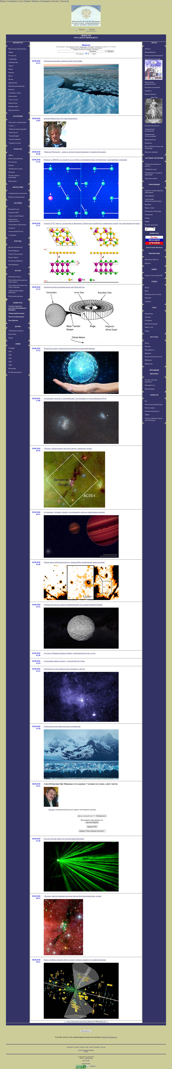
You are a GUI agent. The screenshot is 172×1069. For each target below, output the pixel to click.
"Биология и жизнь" (151, 178)
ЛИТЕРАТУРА (18, 43)
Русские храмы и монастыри (14, 176)
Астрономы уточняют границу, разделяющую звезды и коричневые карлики (74, 512)
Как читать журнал (151, 324)
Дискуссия (64, 1)
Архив (86, 1047)
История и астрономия (152, 87)
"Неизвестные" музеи (15, 169)
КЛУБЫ (18, 270)
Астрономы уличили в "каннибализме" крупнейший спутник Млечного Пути (75, 398)
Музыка (11, 165)
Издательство (12, 103)
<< (65, 1022)
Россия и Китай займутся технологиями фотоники (64, 839)
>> (107, 1022)
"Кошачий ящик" (13, 136)
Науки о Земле (149, 208)
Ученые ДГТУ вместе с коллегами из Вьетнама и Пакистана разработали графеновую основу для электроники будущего (92, 223)
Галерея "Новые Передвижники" (86, 1050)
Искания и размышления (16, 86)
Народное (148, 298)
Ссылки (91, 1047)
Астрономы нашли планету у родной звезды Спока (64, 661)
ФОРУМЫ (18, 241)
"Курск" (11, 66)
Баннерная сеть (150, 385)
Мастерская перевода (15, 296)
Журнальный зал (13, 110)
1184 (80, 1022)
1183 (76, 1022)
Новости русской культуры (17, 49)
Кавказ (10, 69)
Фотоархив (12, 368)
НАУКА (154, 43)
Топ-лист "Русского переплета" (151, 381)
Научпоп (148, 263)
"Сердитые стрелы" (14, 143)
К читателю (12, 55)
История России (13, 209)
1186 (88, 1022)
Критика (11, 89)
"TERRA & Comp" (151, 169)
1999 (10, 365)
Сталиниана (12, 235)
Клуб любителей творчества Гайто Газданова (17, 286)
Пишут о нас (149, 327)
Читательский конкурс (16, 317)
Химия (147, 221)
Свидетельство (83, 46)
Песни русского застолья (153, 294)
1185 (84, 1022)
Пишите (27, 1)
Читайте (51, 810)
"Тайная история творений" (17, 129)
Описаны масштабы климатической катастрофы (63, 61)
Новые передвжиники (15, 158)
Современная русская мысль (17, 193)
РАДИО (154, 269)
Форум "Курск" (13, 257)
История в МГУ (13, 212)
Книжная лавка (13, 106)
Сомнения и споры (14, 93)
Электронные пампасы (15, 331)
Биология (148, 204)
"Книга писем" (13, 132)
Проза (10, 76)
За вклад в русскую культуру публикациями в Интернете (17, 308)
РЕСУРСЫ (154, 337)
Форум (10, 338)
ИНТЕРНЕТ (154, 374)
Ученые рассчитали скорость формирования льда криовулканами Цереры (73, 605)
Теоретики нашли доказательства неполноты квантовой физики (69, 348)
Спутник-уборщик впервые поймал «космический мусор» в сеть (69, 653)
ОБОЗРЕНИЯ (18, 116)
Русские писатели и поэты (153, 357)
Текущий (11, 348)
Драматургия (12, 83)
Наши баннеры (150, 389)
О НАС (154, 307)
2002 (10, 355)
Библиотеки (149, 364)
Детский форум (13, 264)
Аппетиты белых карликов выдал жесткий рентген (64, 287)
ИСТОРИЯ (18, 203)
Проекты (148, 346)
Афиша (10, 52)
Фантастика (12, 334)
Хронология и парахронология (13, 220)
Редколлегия (149, 313)
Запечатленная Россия (15, 231)
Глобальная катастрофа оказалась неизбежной (62, 726)
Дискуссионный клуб (15, 247)
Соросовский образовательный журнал (153, 200)
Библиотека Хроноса (152, 259)
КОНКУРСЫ (17, 303)
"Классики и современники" (17, 122)
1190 (104, 1022)
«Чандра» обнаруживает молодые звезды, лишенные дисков (68, 448)
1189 (100, 1022)
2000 (10, 362)
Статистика (96, 1047)
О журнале (148, 320)
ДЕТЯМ (18, 326)
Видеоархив (12, 181)
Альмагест (11, 228)
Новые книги (12, 96)
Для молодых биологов (154, 247)
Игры (146, 291)
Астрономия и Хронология (17, 224)
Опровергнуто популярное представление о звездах (64, 669)
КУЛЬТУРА (18, 149)
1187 (92, 1022)
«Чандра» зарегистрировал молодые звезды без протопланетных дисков (72, 896)
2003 (10, 351)
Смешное (148, 301)
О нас (20, 1)
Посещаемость (150, 350)
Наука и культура (150, 94)
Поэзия (10, 79)
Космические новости (152, 126)
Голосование (45, 1)
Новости (35, 1)
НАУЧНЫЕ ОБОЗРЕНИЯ (154, 158)
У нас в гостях (13, 100)
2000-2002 (154, 97)
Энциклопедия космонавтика (149, 130)
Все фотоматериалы (15, 372)
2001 (10, 358)
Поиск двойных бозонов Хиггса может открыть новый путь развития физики (75, 960)
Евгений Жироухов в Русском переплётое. (61, 118)
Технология (149, 215)
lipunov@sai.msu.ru (109, 1037)
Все (146, 401)
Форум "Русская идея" (15, 254)
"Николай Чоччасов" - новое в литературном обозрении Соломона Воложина (75, 152)
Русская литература (151, 225)
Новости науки (150, 408)
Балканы (11, 72)
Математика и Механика (153, 211)
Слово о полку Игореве (16, 216)
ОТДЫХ (154, 281)
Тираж (147, 331)
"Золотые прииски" (14, 139)
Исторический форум (15, 261)
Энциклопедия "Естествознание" (150, 135)
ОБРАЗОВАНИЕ (154, 184)
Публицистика (13, 62)
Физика (147, 218)
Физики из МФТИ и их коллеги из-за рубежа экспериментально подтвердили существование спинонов (85, 160)
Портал (3, 1)
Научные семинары (151, 152)
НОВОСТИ (154, 395)
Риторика (11, 172)
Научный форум (13, 251)
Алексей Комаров (88, 1058)
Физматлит (148, 143)
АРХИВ (17, 344)
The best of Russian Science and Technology (154, 419)
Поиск (147, 343)
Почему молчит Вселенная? (154, 55)
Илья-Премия (13, 320)
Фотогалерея (12, 162)
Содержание (12, 1)
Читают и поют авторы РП (153, 275)
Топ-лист (55, 1)
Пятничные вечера (14, 277)
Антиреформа (149, 196)
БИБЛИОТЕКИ (154, 253)
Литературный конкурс (16, 313)
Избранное (148, 360)
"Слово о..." (12, 126)
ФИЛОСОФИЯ (18, 187)
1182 (72, 1022)
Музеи (147, 287)
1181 (68, 1022)
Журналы (148, 353)
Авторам (148, 317)
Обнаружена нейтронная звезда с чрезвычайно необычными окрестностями (74, 562)
